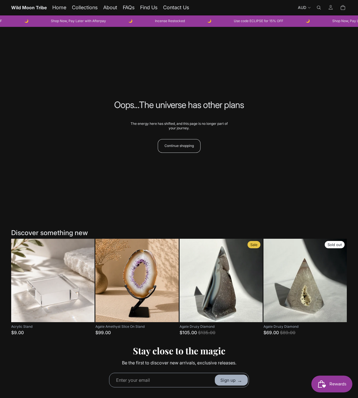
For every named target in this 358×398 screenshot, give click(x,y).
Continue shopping (179, 146)
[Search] (319, 7)
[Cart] (343, 7)
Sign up (231, 380)
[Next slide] (170, 280)
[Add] (86, 313)
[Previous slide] (103, 280)
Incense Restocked (163, 21)
